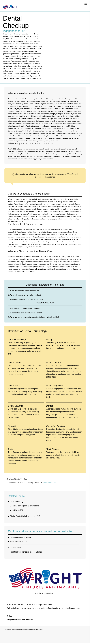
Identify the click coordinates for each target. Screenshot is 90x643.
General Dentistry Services (21, 537)
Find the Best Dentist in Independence (26, 552)
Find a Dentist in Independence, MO (25, 516)
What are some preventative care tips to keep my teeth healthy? (34, 317)
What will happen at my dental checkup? (25, 295)
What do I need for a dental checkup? (24, 291)
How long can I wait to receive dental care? (26, 299)
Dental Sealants (16, 510)
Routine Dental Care (18, 542)
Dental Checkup (21, 479)
